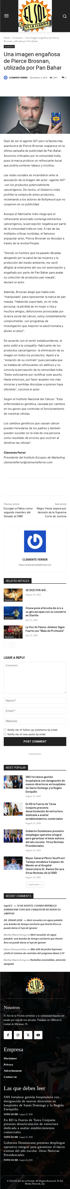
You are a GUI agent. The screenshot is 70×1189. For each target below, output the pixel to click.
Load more (33, 884)
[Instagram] (18, 1035)
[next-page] (12, 644)
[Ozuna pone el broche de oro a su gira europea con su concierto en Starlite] (13, 613)
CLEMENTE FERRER (18, 77)
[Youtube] (38, 1035)
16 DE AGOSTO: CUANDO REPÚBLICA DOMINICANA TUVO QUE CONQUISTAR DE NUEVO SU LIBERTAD (32, 909)
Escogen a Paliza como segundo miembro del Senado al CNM (18, 512)
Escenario (18, 37)
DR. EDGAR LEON (13, 920)
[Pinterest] (36, 87)
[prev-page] (6, 644)
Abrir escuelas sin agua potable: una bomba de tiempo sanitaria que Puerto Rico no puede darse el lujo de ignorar (33, 924)
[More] (54, 87)
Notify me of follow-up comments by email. (32, 729)
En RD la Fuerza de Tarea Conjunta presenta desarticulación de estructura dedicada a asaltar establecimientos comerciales (44, 811)
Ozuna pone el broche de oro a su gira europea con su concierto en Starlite (46, 612)
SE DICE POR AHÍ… (36, 590)
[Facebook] (19, 87)
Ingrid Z (8, 905)
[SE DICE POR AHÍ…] (13, 595)
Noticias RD (11, 1114)
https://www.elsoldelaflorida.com (35, 565)
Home (7, 37)
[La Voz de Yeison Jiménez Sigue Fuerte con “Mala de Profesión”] (13, 632)
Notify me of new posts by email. (26, 734)
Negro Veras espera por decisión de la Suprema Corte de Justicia (51, 512)
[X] (28, 87)
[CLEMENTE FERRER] (6, 77)
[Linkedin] (45, 87)
